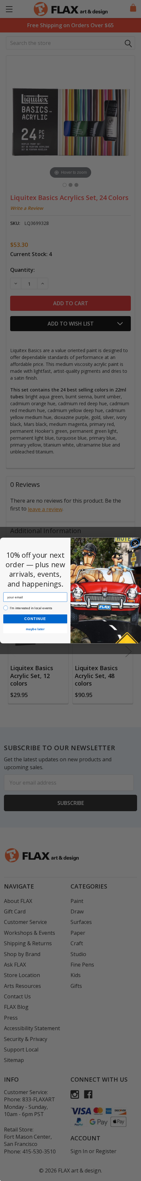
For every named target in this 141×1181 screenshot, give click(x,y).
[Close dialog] (135, 543)
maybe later (35, 629)
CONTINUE (35, 619)
